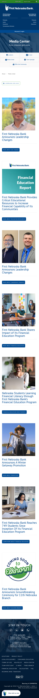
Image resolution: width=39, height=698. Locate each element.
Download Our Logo (12, 83)
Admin (34, 686)
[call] (28, 630)
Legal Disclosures (9, 659)
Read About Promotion (10, 475)
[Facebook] (11, 630)
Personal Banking (7, 14)
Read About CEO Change (10, 149)
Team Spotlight (8, 665)
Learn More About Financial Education (15, 541)
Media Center (29, 662)
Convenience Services (8, 26)
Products (5, 20)
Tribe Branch (29, 665)
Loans (5, 22)
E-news (19, 665)
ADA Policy (18, 662)
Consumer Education (26, 659)
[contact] (22, 630)
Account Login (19, 31)
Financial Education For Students (14, 412)
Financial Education (9, 668)
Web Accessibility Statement (27, 688)
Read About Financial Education (13, 345)
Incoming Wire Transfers (11, 672)
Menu (17, 1)
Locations (5, 656)
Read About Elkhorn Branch (12, 608)
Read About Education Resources (14, 219)
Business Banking (32, 14)
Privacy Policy (17, 656)
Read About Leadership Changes (13, 282)
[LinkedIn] (16, 630)
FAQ (32, 668)
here (29, 647)
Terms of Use (7, 662)
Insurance (5, 24)
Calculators (24, 668)
